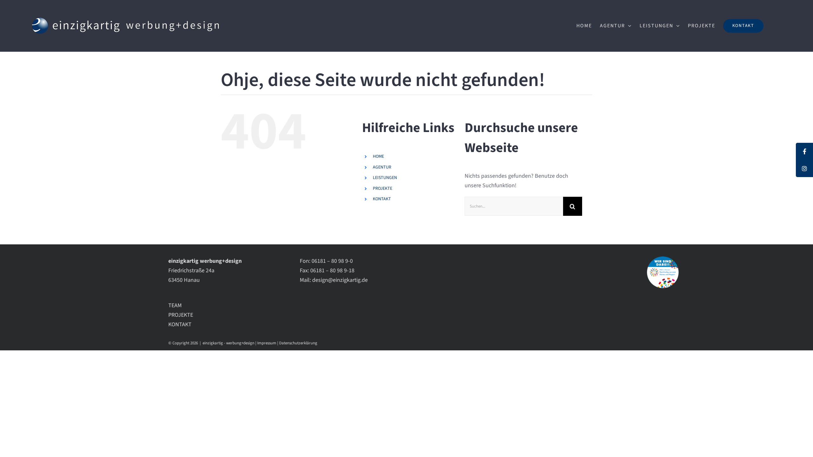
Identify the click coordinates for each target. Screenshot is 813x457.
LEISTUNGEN (385, 178)
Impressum (266, 343)
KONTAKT (382, 199)
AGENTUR (382, 167)
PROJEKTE (382, 188)
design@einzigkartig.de (340, 280)
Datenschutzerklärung (298, 343)
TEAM (175, 305)
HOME (378, 156)
